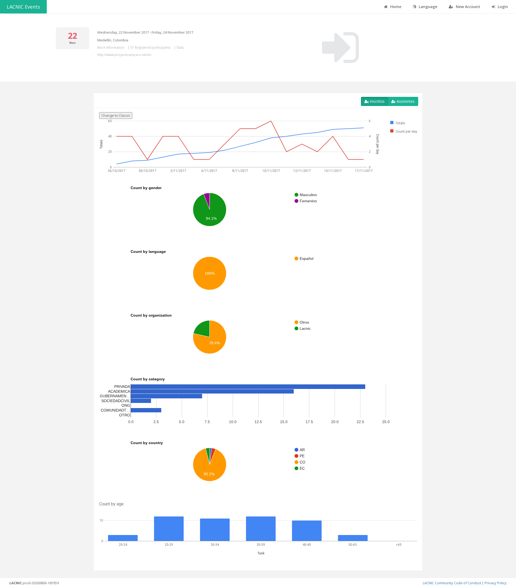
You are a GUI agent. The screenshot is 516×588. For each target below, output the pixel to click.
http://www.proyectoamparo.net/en (124, 54)
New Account (467, 6)
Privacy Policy (496, 582)
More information (110, 47)
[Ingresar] (340, 47)
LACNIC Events (23, 6)
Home (395, 6)
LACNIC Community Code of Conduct (452, 582)
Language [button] (427, 6)
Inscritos (377, 101)
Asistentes (405, 101)
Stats (180, 47)
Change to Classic (115, 115)
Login (502, 6)
